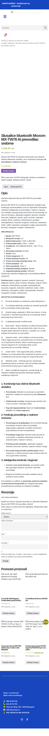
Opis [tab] (6, 187)
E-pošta (5, 543)
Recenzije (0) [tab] (16, 187)
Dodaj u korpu (8, 171)
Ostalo (28, 180)
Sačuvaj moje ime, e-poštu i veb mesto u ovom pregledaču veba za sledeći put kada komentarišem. (24, 555)
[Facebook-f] (27, 719)
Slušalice (11, 43)
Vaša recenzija (7, 521)
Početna (4, 41)
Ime (3, 534)
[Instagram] (22, 719)
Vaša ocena (6, 513)
